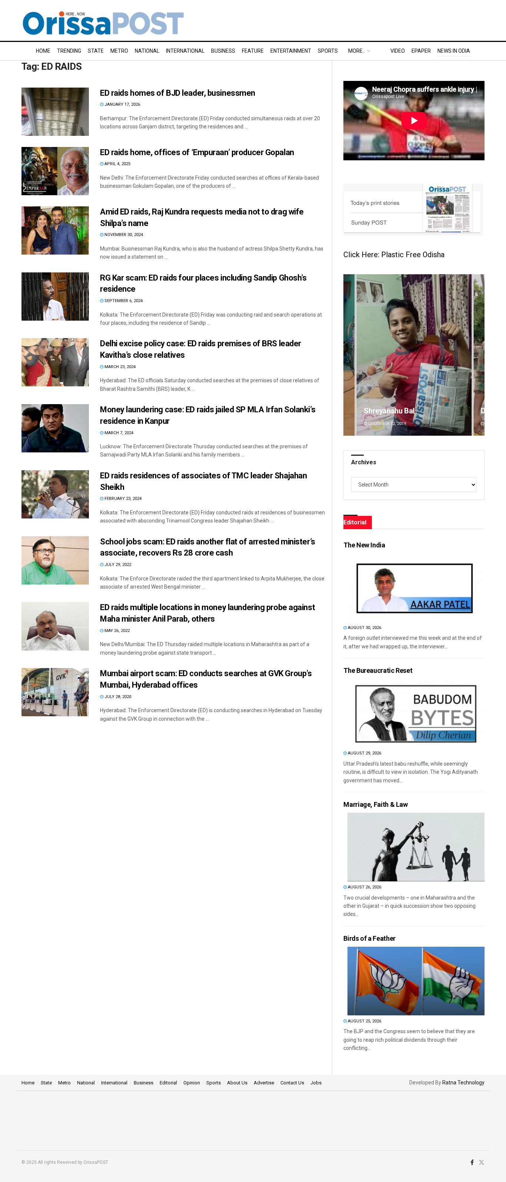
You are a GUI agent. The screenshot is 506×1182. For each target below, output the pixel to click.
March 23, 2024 (119, 366)
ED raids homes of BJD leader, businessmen (177, 93)
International (185, 51)
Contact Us (292, 1083)
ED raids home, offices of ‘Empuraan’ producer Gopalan (197, 152)
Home (43, 51)
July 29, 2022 (117, 564)
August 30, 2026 (364, 627)
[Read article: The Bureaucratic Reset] (416, 713)
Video (397, 51)
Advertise (264, 1083)
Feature (253, 51)
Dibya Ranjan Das (392, 410)
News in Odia (453, 51)
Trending (69, 51)
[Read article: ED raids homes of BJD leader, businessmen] (55, 112)
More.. (356, 51)
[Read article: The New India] (416, 587)
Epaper (421, 51)
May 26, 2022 (116, 630)
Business (223, 51)
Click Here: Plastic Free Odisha (394, 254)
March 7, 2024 (118, 432)
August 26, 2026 (364, 887)
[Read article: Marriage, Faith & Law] (416, 847)
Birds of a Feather (369, 938)
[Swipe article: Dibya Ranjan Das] (414, 355)
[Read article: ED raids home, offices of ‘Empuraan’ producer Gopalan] (55, 171)
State (96, 51)
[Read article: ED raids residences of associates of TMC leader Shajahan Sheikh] (55, 494)
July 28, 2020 (117, 696)
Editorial (168, 1083)
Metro (119, 51)
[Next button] (479, 355)
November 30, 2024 (123, 234)
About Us (237, 1083)
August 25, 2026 (364, 1021)
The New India (364, 545)
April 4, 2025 (116, 163)
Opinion (191, 1083)
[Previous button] (348, 355)
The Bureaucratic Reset (377, 670)
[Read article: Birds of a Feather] (416, 981)
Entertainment (290, 51)
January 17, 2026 (121, 104)
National (147, 51)
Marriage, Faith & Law (375, 804)
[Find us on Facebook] (472, 1162)
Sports (328, 51)
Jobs (316, 1083)
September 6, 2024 (123, 300)
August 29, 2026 (364, 753)
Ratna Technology (463, 1083)
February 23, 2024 (122, 498)
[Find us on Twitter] (482, 1162)
